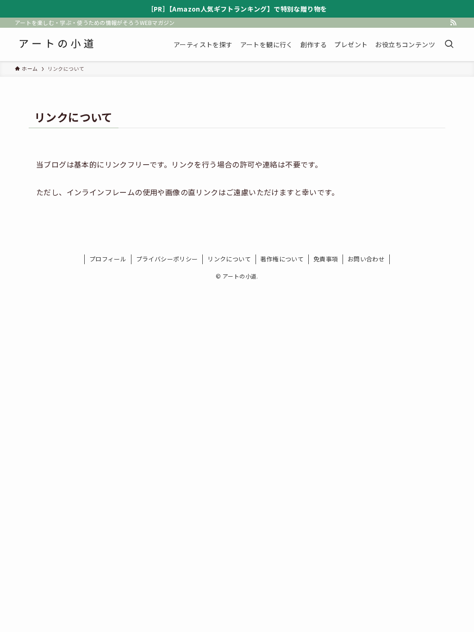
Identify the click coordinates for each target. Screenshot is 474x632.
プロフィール (107, 258)
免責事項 (325, 258)
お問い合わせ (366, 258)
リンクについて (229, 258)
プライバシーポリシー (167, 258)
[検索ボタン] (449, 44)
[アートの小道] (56, 44)
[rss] (453, 23)
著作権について (282, 258)
